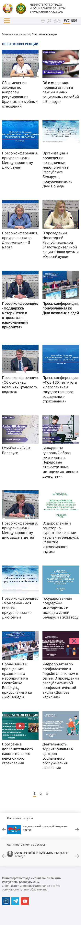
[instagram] (6, 901)
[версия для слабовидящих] (57, 21)
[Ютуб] (25, 901)
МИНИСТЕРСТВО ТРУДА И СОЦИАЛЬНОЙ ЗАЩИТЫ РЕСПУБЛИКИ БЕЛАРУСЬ (48, 8)
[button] (7, 21)
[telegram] (15, 901)
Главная (6, 34)
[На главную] (8, 8)
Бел (74, 20)
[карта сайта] (43, 21)
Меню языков (22, 34)
